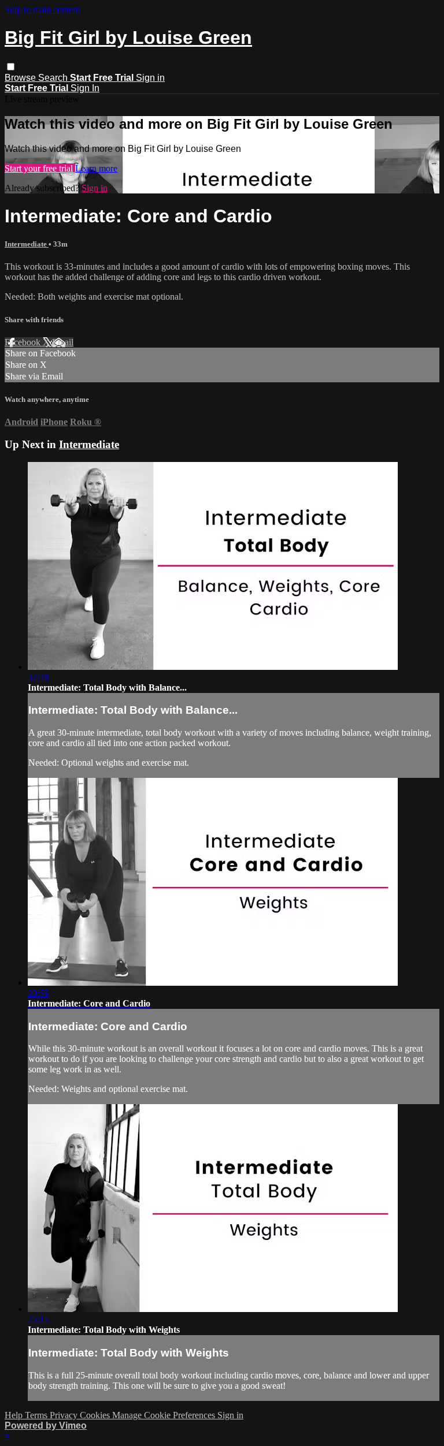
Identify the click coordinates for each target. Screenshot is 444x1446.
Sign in (150, 78)
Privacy (65, 1415)
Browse (21, 78)
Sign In (85, 88)
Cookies (96, 1415)
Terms (37, 1415)
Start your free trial (40, 168)
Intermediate (27, 244)
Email (62, 342)
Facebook (24, 342)
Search (54, 78)
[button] (10, 66)
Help (15, 1415)
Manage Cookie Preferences (164, 1415)
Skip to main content (42, 9)
